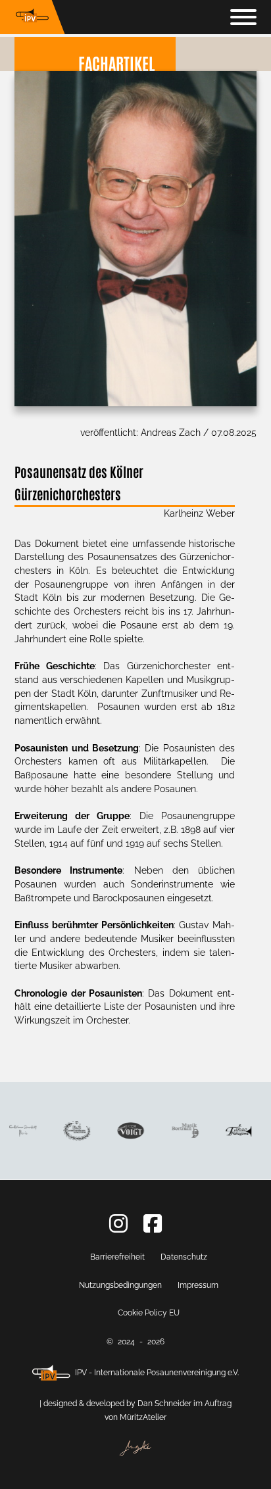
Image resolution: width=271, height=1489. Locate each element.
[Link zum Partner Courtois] (20, 1131)
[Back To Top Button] (212, 1469)
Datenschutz (183, 1257)
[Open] (243, 17)
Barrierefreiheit (117, 1257)
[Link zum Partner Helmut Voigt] (128, 1131)
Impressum (198, 1285)
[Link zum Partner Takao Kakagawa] (237, 1131)
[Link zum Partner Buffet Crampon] (74, 1131)
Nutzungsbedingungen (120, 1285)
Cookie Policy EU (149, 1312)
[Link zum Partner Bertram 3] (182, 1130)
